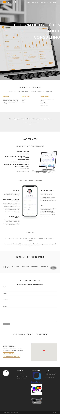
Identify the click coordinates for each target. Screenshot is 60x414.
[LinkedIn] (53, 412)
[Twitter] (56, 412)
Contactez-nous (44, 2)
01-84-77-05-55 (9, 353)
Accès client (53, 2)
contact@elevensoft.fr (12, 356)
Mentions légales (14, 412)
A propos (28, 2)
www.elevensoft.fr (22, 378)
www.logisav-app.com (49, 377)
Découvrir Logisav (6, 34)
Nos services (35, 2)
